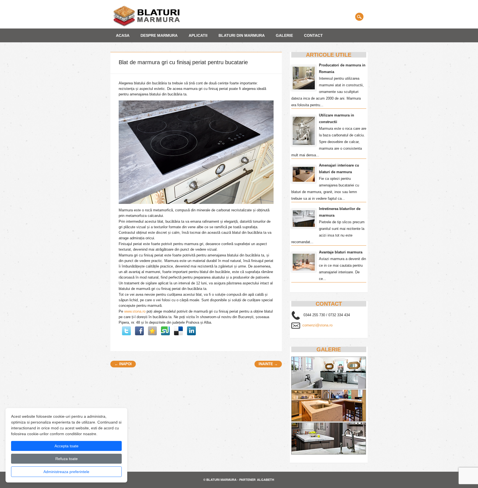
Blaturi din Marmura (242, 35)
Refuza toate (66, 458)
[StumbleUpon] (165, 330)
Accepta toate (66, 446)
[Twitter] (126, 330)
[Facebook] (139, 330)
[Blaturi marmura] (146, 26)
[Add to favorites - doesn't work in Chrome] (152, 330)
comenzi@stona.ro (317, 325)
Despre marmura (159, 35)
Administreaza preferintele (66, 471)
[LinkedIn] (191, 330)
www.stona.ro (135, 311)
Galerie (284, 35)
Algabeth (265, 479)
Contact (313, 35)
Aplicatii (198, 35)
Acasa (122, 35)
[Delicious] (178, 330)
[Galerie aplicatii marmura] (328, 453)
